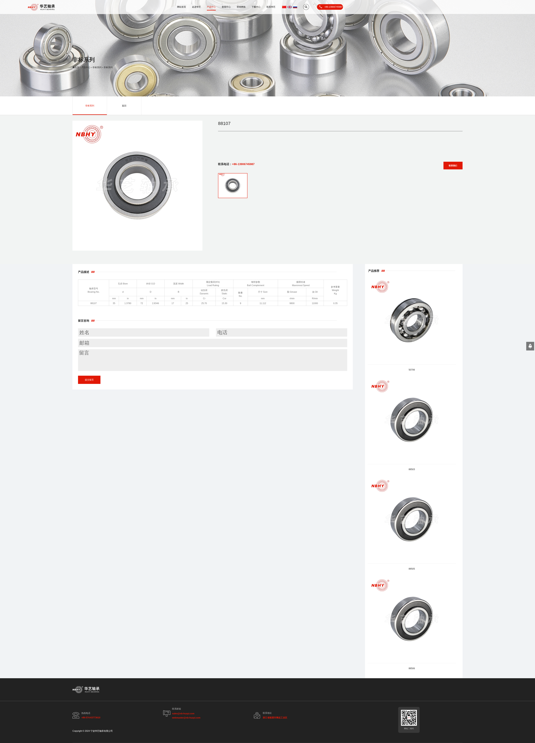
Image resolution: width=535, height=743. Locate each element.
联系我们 (453, 165)
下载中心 (256, 7)
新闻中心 (226, 7)
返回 (124, 105)
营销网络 (241, 7)
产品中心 (211, 7)
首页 (77, 67)
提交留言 (89, 380)
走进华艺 (196, 7)
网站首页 (181, 7)
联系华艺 (271, 7)
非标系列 (97, 67)
